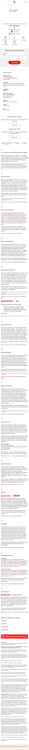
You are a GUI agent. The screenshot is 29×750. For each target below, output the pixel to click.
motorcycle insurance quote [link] (12, 233)
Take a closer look (5, 449)
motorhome (22, 244)
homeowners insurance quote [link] (13, 296)
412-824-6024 (6, 105)
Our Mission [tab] (16, 143)
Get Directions (6, 79)
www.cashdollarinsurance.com (10, 101)
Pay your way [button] (14, 137)
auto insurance (21, 179)
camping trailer (4, 245)
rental (25, 182)
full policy (22, 687)
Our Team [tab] (24, 143)
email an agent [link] (7, 262)
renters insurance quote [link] (11, 344)
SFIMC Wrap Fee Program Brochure (14, 575)
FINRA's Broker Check (7, 565)
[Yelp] (17, 31)
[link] (23, 38)
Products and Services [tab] (7, 143)
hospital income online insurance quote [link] (15, 484)
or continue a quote (14, 64)
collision (11, 182)
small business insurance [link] (11, 414)
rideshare (5, 183)
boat (9, 245)
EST (11, 93)
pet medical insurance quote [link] (12, 612)
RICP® (14, 27)
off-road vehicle (15, 245)
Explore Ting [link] (4, 313)
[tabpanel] (14, 91)
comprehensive (19, 182)
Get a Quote (14, 62)
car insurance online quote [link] (12, 202)
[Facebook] (12, 31)
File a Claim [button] (14, 125)
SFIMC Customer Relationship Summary (14, 574)
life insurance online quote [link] (12, 455)
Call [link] (2, 262)
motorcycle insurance (13, 221)
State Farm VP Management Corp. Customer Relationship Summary (14, 566)
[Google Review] (14, 31)
